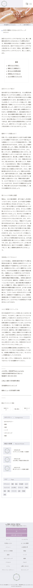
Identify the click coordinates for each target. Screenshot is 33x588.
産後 (5, 491)
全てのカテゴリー (8, 421)
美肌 (9, 491)
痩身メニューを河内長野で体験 (11, 390)
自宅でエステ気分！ (13, 65)
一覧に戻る (16, 409)
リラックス (14, 491)
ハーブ (6, 430)
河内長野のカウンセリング (9, 385)
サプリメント (7, 484)
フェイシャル (7, 487)
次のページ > (27, 409)
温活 (5, 427)
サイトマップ (25, 570)
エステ (26, 484)
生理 (19, 491)
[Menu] (30, 3)
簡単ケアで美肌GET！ (14, 68)
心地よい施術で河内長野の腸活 (11, 381)
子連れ (26, 487)
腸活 (3, 403)
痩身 (13, 403)
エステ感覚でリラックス (15, 76)
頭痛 (12, 484)
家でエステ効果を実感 (14, 71)
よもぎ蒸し (14, 487)
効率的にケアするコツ (14, 74)
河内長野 (21, 484)
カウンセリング (8, 403)
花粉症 (23, 491)
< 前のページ (6, 409)
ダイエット (20, 487)
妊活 (5, 494)
